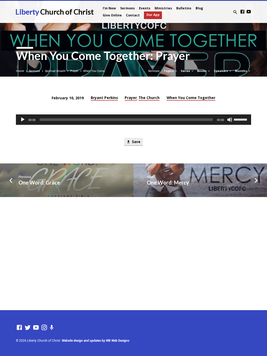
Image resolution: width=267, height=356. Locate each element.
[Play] (22, 119)
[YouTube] (248, 12)
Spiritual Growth (55, 71)
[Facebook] (242, 12)
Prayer (74, 71)
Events (144, 8)
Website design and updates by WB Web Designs (95, 340)
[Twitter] (27, 328)
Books (202, 71)
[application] (133, 119)
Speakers (221, 71)
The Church (149, 97)
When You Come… (94, 71)
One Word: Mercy (168, 182)
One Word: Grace (39, 182)
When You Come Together (191, 97)
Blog (199, 8)
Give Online (112, 15)
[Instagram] (44, 328)
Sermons (127, 8)
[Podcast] (51, 328)
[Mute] (229, 119)
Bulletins (183, 8)
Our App (153, 15)
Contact (133, 15)
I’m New (109, 8)
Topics (168, 71)
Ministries (163, 8)
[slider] (241, 119)
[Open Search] (235, 12)
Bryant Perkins (104, 97)
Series (186, 71)
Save (135, 141)
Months (241, 71)
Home (20, 71)
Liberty (54, 11)
